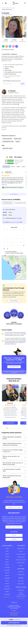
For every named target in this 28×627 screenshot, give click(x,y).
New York (7, 572)
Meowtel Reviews (21, 562)
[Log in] (5, 3)
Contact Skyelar (14, 300)
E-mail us (14, 610)
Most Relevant (6, 166)
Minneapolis (7, 570)
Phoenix (7, 580)
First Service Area (7, 203)
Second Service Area (20, 203)
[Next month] (24, 227)
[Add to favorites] (24, 18)
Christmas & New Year (21, 596)
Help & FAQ (21, 571)
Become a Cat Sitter (14, 507)
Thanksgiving (21, 594)
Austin (7, 551)
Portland (7, 583)
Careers (21, 565)
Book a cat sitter (14, 527)
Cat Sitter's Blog (20, 574)
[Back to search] (3, 3)
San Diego (7, 586)
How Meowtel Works (21, 554)
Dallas (7, 559)
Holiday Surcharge (14, 222)
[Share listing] (21, 18)
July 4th (21, 592)
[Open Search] (25, 3)
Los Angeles (7, 567)
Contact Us (14, 602)
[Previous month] (4, 227)
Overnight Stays (20, 583)
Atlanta (7, 548)
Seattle (7, 591)
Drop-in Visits (21, 581)
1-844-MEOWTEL (14, 613)
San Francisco (7, 588)
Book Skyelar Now (14, 366)
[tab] (7, 428)
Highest (18, 166)
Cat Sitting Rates (21, 557)
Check (22, 83)
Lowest (23, 166)
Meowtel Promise (21, 548)
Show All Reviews (14, 194)
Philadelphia (7, 578)
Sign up (14, 539)
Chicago (7, 556)
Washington (7, 594)
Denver (7, 562)
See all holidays (20, 598)
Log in (14, 535)
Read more (4, 184)
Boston (7, 554)
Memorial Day (21, 590)
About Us (21, 551)
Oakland (7, 575)
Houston (7, 564)
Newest (13, 166)
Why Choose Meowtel (21, 559)
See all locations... (7, 596)
